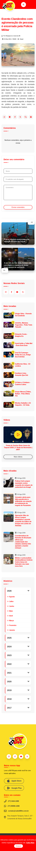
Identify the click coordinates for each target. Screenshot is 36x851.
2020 (9, 681)
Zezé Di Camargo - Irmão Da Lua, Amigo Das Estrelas (23, 355)
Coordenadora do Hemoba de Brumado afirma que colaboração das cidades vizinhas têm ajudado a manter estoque (23, 542)
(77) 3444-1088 (13, 801)
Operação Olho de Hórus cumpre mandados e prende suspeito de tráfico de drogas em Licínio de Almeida (23, 520)
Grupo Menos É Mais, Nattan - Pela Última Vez (23, 394)
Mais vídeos (18, 457)
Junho (11, 606)
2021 (9, 673)
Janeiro (12, 630)
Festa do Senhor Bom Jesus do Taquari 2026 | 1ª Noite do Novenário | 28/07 (18, 447)
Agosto (12, 596)
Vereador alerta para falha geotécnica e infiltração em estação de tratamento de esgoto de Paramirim (23, 501)
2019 (9, 690)
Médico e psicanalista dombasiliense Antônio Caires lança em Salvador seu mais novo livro (23, 562)
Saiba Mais (30, 843)
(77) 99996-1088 (14, 806)
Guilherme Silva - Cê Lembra (22, 365)
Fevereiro (12, 625)
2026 (9, 591)
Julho (11, 601)
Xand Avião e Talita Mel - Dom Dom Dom (23, 344)
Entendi (18, 846)
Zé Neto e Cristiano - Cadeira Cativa (22, 383)
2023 (9, 655)
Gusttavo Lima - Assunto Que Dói (21, 374)
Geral (21, 39)
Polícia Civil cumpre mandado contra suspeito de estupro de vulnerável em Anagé (23, 484)
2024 (9, 646)
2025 (9, 638)
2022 (9, 664)
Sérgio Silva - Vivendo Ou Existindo (23, 315)
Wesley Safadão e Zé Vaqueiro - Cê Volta (23, 404)
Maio (11, 611)
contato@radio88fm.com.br (18, 811)
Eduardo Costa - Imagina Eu (21, 335)
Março (11, 620)
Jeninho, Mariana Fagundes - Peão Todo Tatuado (23, 325)
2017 (9, 708)
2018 (9, 699)
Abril (11, 616)
